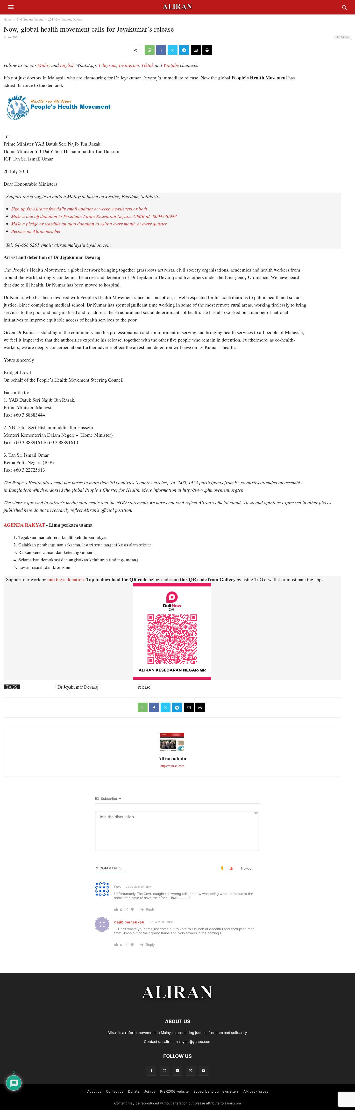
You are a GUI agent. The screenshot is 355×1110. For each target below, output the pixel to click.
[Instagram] (164, 1070)
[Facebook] (161, 50)
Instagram (129, 65)
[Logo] (177, 1007)
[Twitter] (173, 50)
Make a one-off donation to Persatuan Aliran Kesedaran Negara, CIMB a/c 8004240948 (94, 216)
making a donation (65, 579)
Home (8, 19)
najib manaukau (129, 922)
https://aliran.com (172, 765)
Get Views (342, 37)
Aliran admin (172, 758)
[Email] (196, 50)
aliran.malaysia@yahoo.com (187, 1041)
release (144, 686)
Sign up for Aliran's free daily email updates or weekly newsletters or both (79, 209)
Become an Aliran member (36, 231)
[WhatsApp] (150, 50)
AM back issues (255, 1091)
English (67, 65)
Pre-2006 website (174, 1091)
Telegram (107, 65)
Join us (149, 1091)
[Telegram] (184, 50)
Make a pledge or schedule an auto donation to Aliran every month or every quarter (89, 224)
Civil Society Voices (29, 19)
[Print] (207, 50)
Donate (133, 1091)
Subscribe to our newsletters (216, 1091)
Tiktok (147, 65)
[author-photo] (172, 750)
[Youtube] (203, 1070)
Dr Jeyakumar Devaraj (77, 686)
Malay (44, 65)
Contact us (114, 1091)
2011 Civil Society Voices (65, 19)
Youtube (171, 65)
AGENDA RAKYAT (24, 524)
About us (94, 1091)
